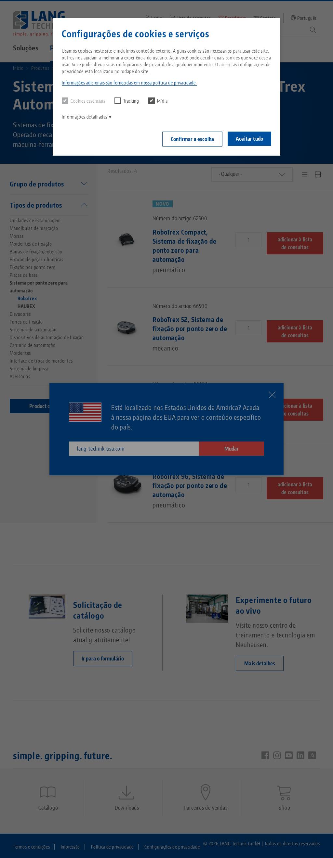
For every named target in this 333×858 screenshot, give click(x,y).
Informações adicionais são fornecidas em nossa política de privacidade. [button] (129, 82)
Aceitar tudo (249, 138)
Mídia (162, 101)
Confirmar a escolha (192, 139)
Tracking (131, 101)
